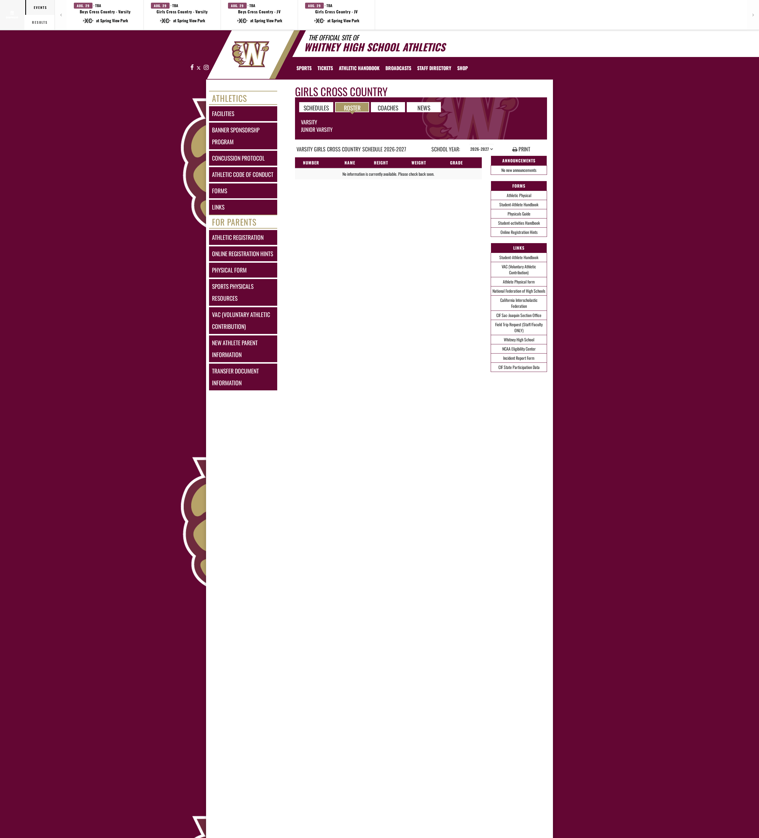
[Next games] (753, 15)
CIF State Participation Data (519, 367)
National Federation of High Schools (518, 291)
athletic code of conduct (242, 174)
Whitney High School (519, 339)
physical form (229, 270)
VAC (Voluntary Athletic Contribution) (519, 269)
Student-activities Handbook (519, 223)
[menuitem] (325, 68)
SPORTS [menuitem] (304, 68)
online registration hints (242, 253)
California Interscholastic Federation (519, 303)
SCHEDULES (316, 107)
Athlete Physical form (519, 281)
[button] (105, 15)
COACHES (388, 107)
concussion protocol (238, 158)
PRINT (523, 149)
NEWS (423, 107)
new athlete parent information (235, 348)
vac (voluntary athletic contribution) (241, 320)
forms (219, 190)
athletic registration (238, 237)
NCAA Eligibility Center (519, 349)
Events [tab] (40, 7)
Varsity (309, 122)
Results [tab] (40, 22)
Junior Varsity (317, 129)
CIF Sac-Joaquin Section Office (518, 315)
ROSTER (352, 107)
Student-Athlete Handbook (518, 204)
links (218, 207)
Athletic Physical (519, 195)
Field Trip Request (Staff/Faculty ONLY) (519, 327)
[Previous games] (61, 15)
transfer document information (235, 377)
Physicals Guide (519, 213)
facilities (223, 113)
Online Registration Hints (519, 232)
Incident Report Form (519, 358)
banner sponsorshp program (235, 136)
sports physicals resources (232, 292)
